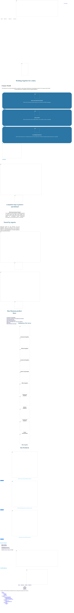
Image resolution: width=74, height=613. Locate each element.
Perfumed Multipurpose (8, 601)
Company (5, 594)
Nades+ (6, 603)
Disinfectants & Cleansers (7, 596)
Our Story (5, 593)
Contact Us (3, 604)
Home (3, 592)
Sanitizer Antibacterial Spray (9, 599)
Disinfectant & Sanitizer (8, 598)
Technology (5, 595)
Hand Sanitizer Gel (8, 597)
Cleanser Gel (7, 600)
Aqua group (5, 602)
